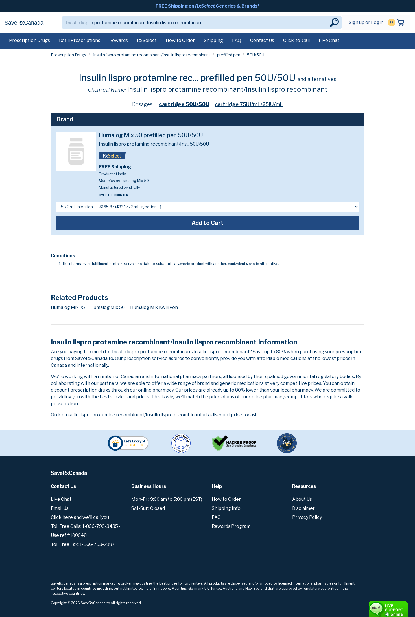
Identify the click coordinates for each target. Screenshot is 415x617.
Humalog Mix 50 (107, 307)
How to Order (180, 40)
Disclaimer (303, 508)
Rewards (118, 40)
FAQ (236, 40)
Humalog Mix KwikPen (154, 307)
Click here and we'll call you (80, 517)
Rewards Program (231, 526)
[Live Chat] (372, 606)
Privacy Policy (307, 517)
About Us (302, 499)
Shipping (213, 40)
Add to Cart (207, 222)
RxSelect (147, 40)
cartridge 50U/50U (184, 104)
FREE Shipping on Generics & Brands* (207, 6)
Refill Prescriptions (79, 40)
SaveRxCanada (24, 22)
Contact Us (262, 40)
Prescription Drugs (29, 40)
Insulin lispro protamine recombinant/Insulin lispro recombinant (151, 54)
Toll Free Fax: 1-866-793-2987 (83, 544)
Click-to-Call (296, 40)
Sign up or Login (366, 22)
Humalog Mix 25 (68, 307)
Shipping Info (226, 508)
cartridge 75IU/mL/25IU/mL (249, 104)
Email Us (60, 508)
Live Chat (329, 40)
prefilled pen (228, 54)
